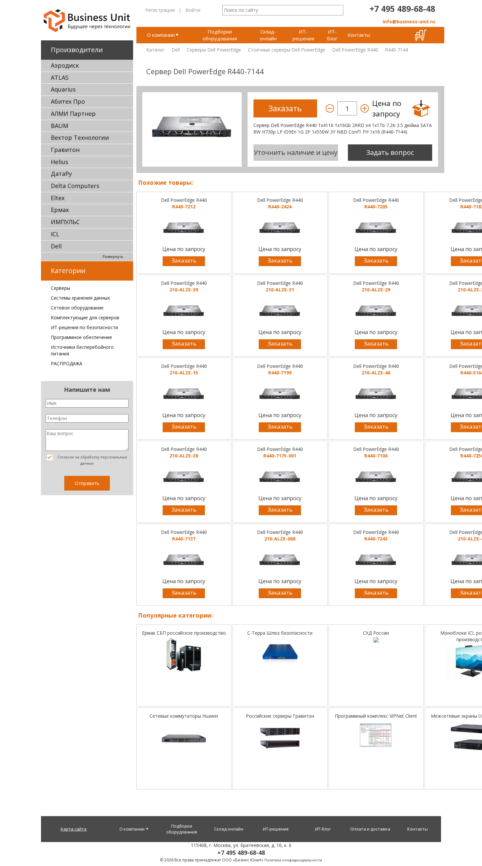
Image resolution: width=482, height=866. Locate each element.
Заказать (183, 260)
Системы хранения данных (80, 298)
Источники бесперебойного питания (82, 350)
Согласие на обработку (91, 460)
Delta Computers (75, 186)
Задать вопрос (390, 152)
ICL (55, 234)
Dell (56, 246)
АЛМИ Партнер (73, 113)
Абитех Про (68, 101)
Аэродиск (65, 65)
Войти (193, 10)
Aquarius (63, 89)
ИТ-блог (332, 35)
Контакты (359, 35)
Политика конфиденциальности (293, 859)
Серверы (60, 288)
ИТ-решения (303, 35)
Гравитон (65, 150)
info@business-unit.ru (409, 21)
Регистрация (160, 10)
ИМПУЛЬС (65, 222)
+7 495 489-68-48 (402, 8)
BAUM (59, 126)
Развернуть (113, 256)
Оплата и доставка (370, 829)
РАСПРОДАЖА (66, 363)
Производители (77, 49)
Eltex (58, 198)
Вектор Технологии (80, 137)
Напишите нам (87, 389)
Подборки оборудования (220, 35)
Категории (68, 270)
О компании (161, 35)
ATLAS (60, 77)
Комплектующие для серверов (85, 317)
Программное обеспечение (81, 337)
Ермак (60, 210)
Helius (59, 162)
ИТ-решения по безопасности (84, 327)
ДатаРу (61, 174)
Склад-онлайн (268, 35)
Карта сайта (74, 829)
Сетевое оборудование (77, 308)
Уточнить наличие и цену (295, 152)
